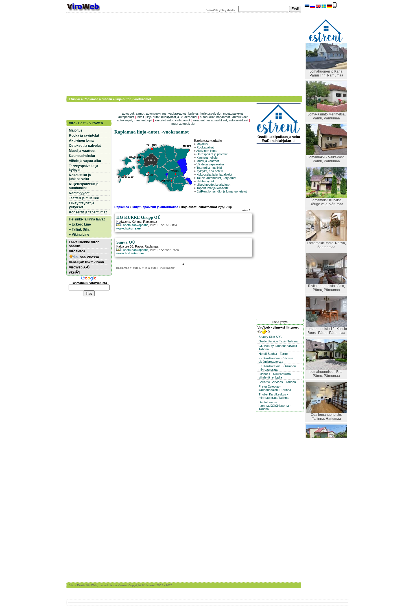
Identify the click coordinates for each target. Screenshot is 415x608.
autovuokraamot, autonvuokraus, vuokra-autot (154, 113)
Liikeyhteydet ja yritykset (213, 184)
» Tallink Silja (79, 229)
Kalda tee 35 (124, 246)
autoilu (107, 99)
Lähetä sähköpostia (134, 225)
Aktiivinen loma (206, 150)
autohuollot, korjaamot (215, 117)
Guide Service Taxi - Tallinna (278, 341)
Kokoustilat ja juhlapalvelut (214, 174)
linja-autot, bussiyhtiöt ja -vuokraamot (172, 117)
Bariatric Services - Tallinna (277, 382)
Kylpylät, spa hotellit (209, 171)
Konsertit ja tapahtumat (88, 212)
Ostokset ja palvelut (85, 146)
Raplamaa (91, 99)
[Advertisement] (180, 53)
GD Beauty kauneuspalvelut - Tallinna (279, 347)
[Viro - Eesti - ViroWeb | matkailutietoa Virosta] (83, 10)
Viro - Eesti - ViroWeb (86, 123)
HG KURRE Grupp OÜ (138, 217)
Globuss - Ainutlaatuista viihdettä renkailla (275, 375)
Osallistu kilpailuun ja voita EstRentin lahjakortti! (278, 139)
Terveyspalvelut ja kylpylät (83, 168)
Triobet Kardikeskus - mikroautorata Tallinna (274, 396)
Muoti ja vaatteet (207, 161)
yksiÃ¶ (74, 272)
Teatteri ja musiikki (209, 167)
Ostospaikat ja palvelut (212, 154)
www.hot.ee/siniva (130, 253)
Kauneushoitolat (207, 157)
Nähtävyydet (205, 181)
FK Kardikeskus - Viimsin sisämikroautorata (276, 360)
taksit (140, 117)
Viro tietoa (77, 251)
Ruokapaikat (205, 147)
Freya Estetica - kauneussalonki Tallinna (275, 388)
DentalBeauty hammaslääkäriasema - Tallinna (275, 406)
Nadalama (123, 221)
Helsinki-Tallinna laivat (87, 219)
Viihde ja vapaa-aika (210, 164)
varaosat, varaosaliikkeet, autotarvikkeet (220, 120)
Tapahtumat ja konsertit (212, 188)
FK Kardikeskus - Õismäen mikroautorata (277, 367)
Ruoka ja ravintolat (84, 135)
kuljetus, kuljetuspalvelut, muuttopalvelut (215, 113)
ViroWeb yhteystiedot (220, 10)
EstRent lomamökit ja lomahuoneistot (221, 191)
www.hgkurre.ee (128, 228)
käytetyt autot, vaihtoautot (172, 120)
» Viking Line (79, 235)
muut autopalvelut (183, 123)
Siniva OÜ (125, 242)
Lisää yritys (280, 321)
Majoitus (202, 144)
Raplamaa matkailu (208, 140)
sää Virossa (89, 257)
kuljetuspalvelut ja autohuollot (155, 207)
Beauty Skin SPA (270, 336)
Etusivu (74, 99)
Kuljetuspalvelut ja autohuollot (84, 186)
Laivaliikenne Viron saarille (84, 244)
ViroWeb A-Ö (79, 267)
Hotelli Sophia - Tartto (273, 353)
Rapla (139, 246)
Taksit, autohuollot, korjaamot (216, 178)
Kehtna (136, 221)
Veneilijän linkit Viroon (86, 262)
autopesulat (126, 117)
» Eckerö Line (80, 224)
